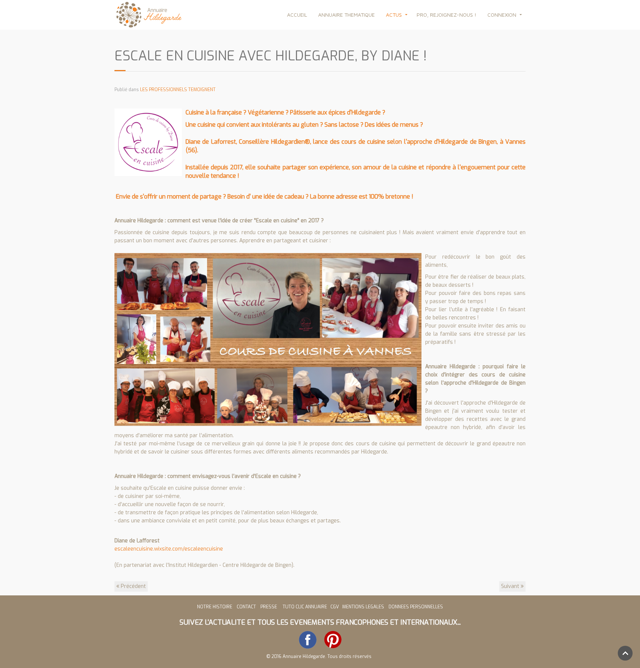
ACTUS (394, 14)
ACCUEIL (297, 14)
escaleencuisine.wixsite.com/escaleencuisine (168, 548)
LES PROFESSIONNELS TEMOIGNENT (178, 90)
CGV (335, 607)
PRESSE (269, 607)
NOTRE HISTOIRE (214, 607)
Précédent (132, 586)
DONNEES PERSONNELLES (416, 607)
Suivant (511, 586)
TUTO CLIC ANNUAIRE (305, 607)
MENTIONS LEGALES (363, 607)
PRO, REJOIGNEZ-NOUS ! (446, 14)
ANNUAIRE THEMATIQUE (346, 14)
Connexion (501, 14)
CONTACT (246, 607)
